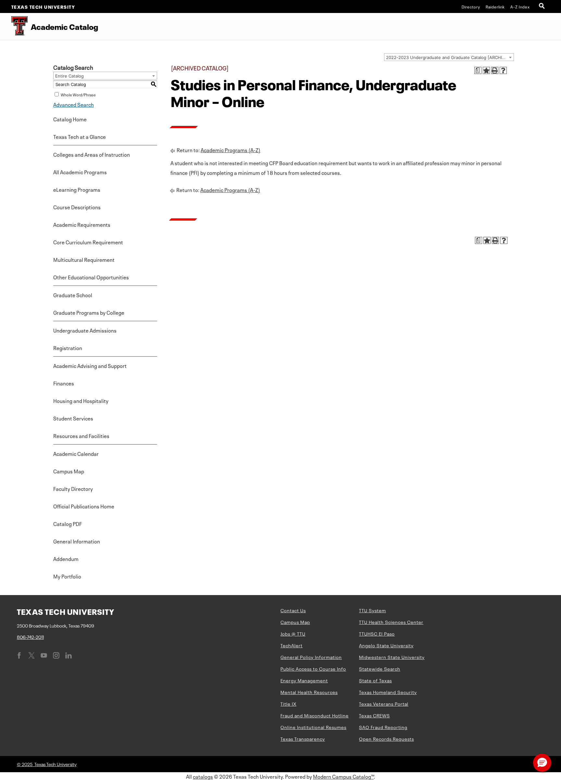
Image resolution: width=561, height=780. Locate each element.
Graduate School (72, 295)
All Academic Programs (80, 172)
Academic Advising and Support (90, 365)
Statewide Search (379, 668)
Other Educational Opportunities (91, 277)
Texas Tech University (43, 6)
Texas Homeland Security (388, 692)
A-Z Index (520, 6)
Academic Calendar (76, 453)
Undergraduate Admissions (85, 330)
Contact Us (293, 610)
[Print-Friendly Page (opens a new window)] (494, 70)
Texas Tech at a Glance (79, 136)
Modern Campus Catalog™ (343, 776)
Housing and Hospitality (80, 400)
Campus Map (68, 471)
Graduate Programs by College (88, 312)
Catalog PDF (67, 523)
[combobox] (449, 57)
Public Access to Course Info (313, 668)
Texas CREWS (374, 715)
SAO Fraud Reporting (383, 727)
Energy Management (304, 680)
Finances (63, 383)
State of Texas (375, 680)
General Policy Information (311, 656)
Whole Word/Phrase (78, 94)
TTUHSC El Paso (377, 633)
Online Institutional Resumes (313, 727)
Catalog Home (70, 119)
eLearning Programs (76, 189)
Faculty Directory (73, 488)
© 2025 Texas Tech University (47, 764)
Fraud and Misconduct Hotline (314, 715)
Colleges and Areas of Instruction (91, 154)
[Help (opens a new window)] (503, 70)
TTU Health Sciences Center (391, 621)
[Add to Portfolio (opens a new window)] (486, 70)
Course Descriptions (77, 207)
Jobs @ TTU (292, 633)
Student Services (73, 418)
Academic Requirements (81, 224)
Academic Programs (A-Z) (230, 149)
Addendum (66, 558)
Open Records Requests (386, 738)
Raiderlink (495, 6)
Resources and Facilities (81, 435)
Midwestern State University (392, 656)
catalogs (203, 776)
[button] (542, 763)
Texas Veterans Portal (383, 703)
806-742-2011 (30, 636)
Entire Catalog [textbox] (69, 76)
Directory (471, 6)
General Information (76, 541)
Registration (67, 347)
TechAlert (291, 645)
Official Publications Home (83, 506)
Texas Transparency (302, 738)
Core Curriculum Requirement (88, 242)
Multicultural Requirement (84, 259)
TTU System (372, 610)
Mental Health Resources (309, 692)
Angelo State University (386, 645)
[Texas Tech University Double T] (14, 26)
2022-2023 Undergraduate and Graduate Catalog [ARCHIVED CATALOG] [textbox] (450, 57)
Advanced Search (73, 104)
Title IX (288, 703)
